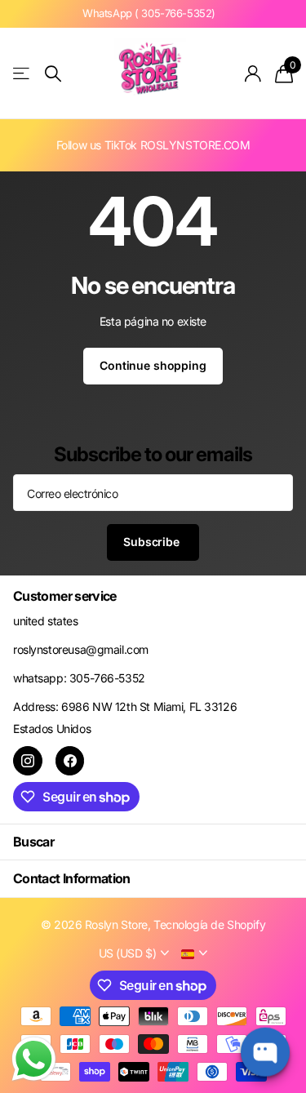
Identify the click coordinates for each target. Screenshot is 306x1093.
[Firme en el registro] (253, 73)
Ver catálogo (22, 74)
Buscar (33, 841)
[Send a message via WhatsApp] (34, 1059)
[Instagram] (27, 760)
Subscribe (153, 542)
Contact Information (72, 878)
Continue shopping (153, 365)
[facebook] (70, 760)
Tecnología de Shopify (209, 924)
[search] (53, 74)
